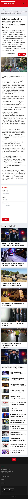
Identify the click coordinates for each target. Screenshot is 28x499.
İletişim (3, 483)
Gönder (6, 219)
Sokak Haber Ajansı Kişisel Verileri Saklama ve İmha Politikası (7, 471)
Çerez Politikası (5, 476)
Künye (2, 479)
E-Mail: (4, 197)
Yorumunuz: (5, 203)
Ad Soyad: (5, 191)
